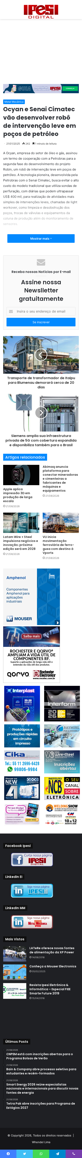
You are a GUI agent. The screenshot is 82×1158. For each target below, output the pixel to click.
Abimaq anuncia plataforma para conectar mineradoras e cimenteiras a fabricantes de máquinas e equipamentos (60, 479)
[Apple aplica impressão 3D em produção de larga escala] (21, 475)
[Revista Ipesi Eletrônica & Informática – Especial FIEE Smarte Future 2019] (14, 991)
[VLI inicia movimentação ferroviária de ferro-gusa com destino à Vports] (61, 523)
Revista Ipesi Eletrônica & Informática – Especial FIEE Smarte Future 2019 (49, 989)
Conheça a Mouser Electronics (52, 966)
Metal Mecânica (14, 101)
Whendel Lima (41, 1142)
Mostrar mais (40, 238)
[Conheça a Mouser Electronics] (14, 972)
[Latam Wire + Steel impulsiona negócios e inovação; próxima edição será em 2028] (21, 523)
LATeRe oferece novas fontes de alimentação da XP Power (51, 950)
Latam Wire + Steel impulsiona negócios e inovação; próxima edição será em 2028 (20, 543)
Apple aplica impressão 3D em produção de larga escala (17, 495)
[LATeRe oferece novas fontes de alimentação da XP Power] (14, 954)
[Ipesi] (41, 10)
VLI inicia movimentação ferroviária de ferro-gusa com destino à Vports (58, 545)
